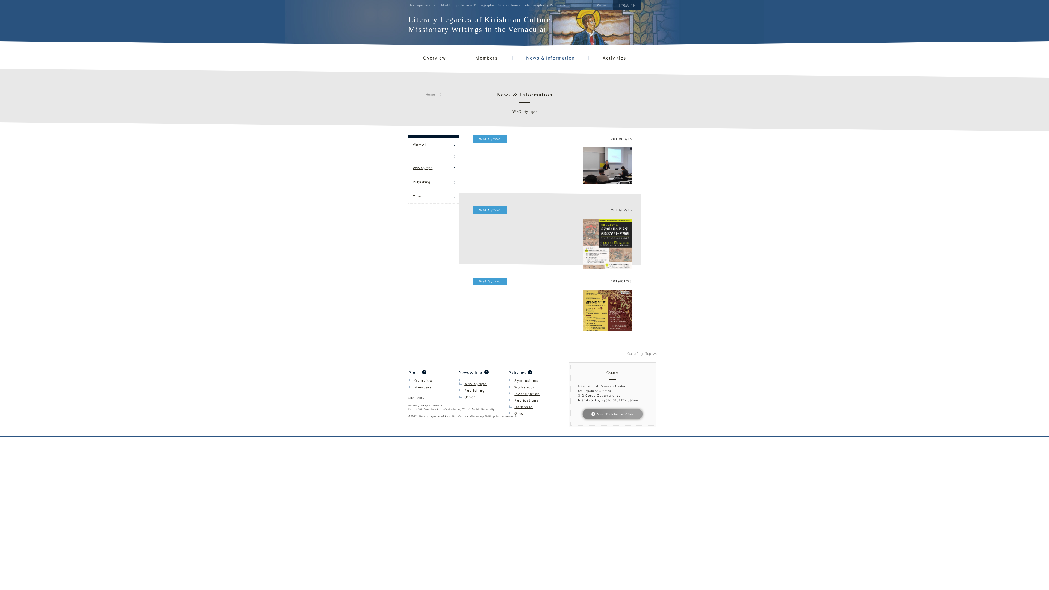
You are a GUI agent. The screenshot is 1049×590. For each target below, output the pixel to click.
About (414, 372)
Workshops (524, 387)
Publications (526, 400)
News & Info (470, 372)
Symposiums (526, 381)
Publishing (421, 182)
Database (523, 407)
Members (486, 58)
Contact (602, 5)
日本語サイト (627, 5)
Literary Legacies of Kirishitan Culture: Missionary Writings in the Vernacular (481, 24)
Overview (434, 58)
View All (419, 145)
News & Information (550, 58)
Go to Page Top (639, 354)
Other (417, 196)
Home (430, 94)
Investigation (527, 394)
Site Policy (416, 397)
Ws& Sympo (422, 168)
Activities (614, 58)
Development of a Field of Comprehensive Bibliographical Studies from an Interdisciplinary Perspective (487, 5)
